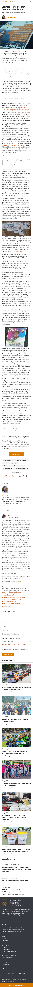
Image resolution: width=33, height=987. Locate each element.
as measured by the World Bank (11, 145)
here (19, 251)
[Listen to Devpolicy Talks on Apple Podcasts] (24, 973)
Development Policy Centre (9, 955)
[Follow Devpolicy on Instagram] (13, 973)
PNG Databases (6, 964)
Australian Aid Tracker (7, 957)
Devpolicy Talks (6, 962)
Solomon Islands (7, 468)
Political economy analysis (10, 463)
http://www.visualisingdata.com (11, 603)
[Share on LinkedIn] (6, 475)
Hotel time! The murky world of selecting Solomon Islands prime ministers (14, 817)
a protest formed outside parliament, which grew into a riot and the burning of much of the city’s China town (16, 109)
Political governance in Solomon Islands (14, 465)
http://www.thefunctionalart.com (11, 592)
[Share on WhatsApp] (20, 475)
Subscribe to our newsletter (16, 985)
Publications (5, 960)
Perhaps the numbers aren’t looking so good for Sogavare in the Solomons (16, 850)
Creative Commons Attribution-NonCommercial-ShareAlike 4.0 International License (14, 929)
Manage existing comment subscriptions (14, 644)
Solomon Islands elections (21, 468)
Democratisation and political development (15, 460)
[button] (27, 2)
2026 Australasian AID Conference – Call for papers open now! (15, 891)
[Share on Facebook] (9, 475)
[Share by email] (23, 475)
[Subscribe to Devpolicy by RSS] (20, 973)
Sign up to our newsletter (10, 920)
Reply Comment (6, 606)
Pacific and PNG (6, 947)
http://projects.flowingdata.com (11, 601)
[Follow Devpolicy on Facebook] (16, 973)
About (3, 936)
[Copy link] (27, 475)
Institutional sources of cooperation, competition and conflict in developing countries (16, 869)
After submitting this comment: (11, 638)
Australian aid (5, 945)
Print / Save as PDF (16, 454)
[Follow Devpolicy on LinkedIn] (9, 973)
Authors (4, 938)
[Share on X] (13, 475)
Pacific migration (6, 949)
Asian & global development (9, 951)
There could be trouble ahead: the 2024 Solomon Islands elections (16, 688)
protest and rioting (20, 114)
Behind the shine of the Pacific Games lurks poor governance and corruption (16, 752)
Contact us (5, 940)
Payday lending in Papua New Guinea (15, 880)
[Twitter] (4, 505)
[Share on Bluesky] (16, 475)
